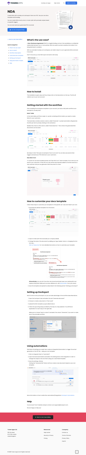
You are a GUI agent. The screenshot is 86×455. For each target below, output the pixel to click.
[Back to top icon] (76, 452)
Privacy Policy (65, 438)
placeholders (63, 283)
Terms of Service (66, 435)
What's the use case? (15, 48)
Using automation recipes (16, 60)
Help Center (47, 432)
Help (11, 63)
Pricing (45, 438)
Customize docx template (16, 55)
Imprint (64, 441)
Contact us (65, 432)
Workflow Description (15, 53)
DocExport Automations (68, 395)
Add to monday (71, 3)
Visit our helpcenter (34, 245)
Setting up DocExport (15, 58)
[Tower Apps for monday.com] (15, 3)
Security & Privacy (48, 435)
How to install (13, 50)
